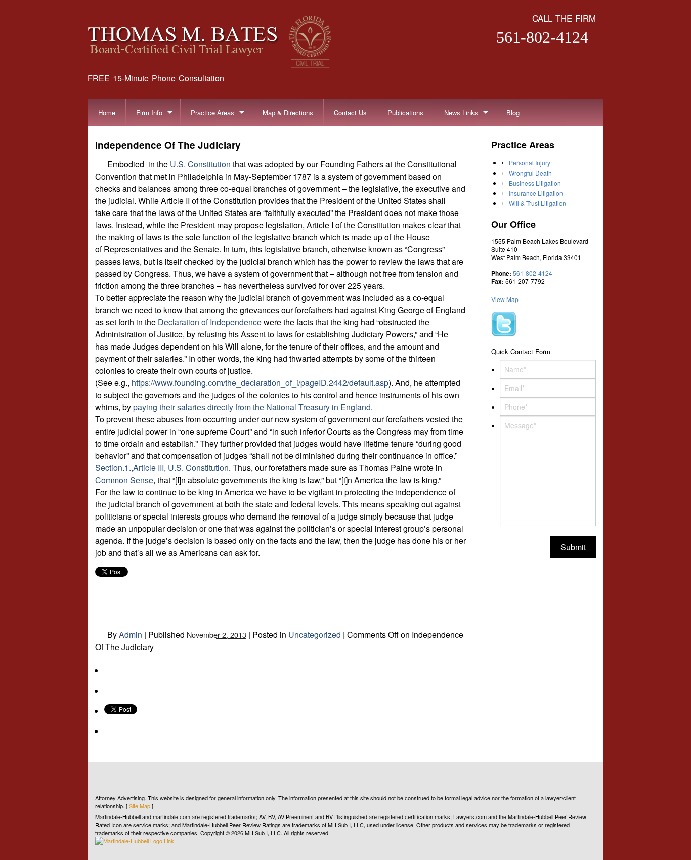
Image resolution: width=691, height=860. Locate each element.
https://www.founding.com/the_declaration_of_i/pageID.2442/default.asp (260, 383)
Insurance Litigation (536, 193)
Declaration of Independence (210, 322)
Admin (130, 634)
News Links (461, 112)
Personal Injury (529, 162)
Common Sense (124, 480)
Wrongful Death (530, 172)
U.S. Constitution (200, 164)
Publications (405, 112)
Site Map (139, 806)
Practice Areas (212, 112)
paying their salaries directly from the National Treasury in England (252, 407)
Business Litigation (535, 183)
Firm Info (149, 112)
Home (106, 112)
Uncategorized (314, 634)
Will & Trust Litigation (537, 203)
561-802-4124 (542, 37)
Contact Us (350, 112)
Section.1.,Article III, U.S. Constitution (162, 468)
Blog (513, 112)
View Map (505, 299)
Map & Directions (288, 112)
